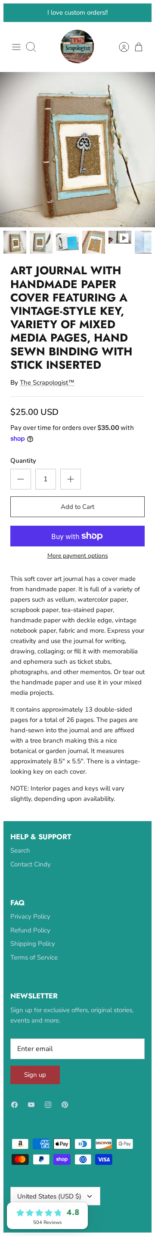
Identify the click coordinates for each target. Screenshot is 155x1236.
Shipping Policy (32, 960)
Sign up (35, 1091)
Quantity (23, 476)
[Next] (139, 20)
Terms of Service (34, 973)
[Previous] (15, 20)
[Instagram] (48, 1121)
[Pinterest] (64, 1121)
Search (20, 867)
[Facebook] (14, 1121)
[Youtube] (31, 1121)
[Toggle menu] (16, 63)
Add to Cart (77, 522)
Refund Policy (30, 946)
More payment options (77, 572)
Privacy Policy (30, 933)
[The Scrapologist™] (77, 63)
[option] (77, 166)
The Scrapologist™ (47, 398)
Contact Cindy (30, 880)
